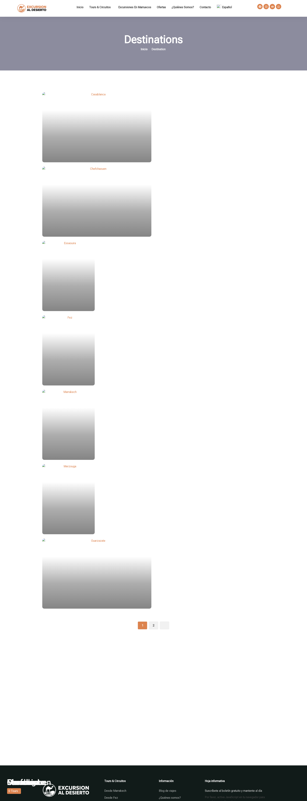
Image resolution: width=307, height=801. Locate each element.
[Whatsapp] (278, 6)
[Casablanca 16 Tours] (153, 127)
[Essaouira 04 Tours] (153, 276)
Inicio (80, 7)
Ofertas (161, 7)
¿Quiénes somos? (183, 7)
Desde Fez (111, 797)
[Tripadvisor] (272, 6)
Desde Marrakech (115, 790)
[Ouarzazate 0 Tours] (153, 573)
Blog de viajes (167, 790)
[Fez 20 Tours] (153, 350)
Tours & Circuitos (100, 7)
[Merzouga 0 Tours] (153, 499)
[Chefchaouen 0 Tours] (153, 201)
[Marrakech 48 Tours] (153, 425)
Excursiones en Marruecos (134, 7)
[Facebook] (260, 6)
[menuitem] (225, 7)
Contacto (205, 7)
